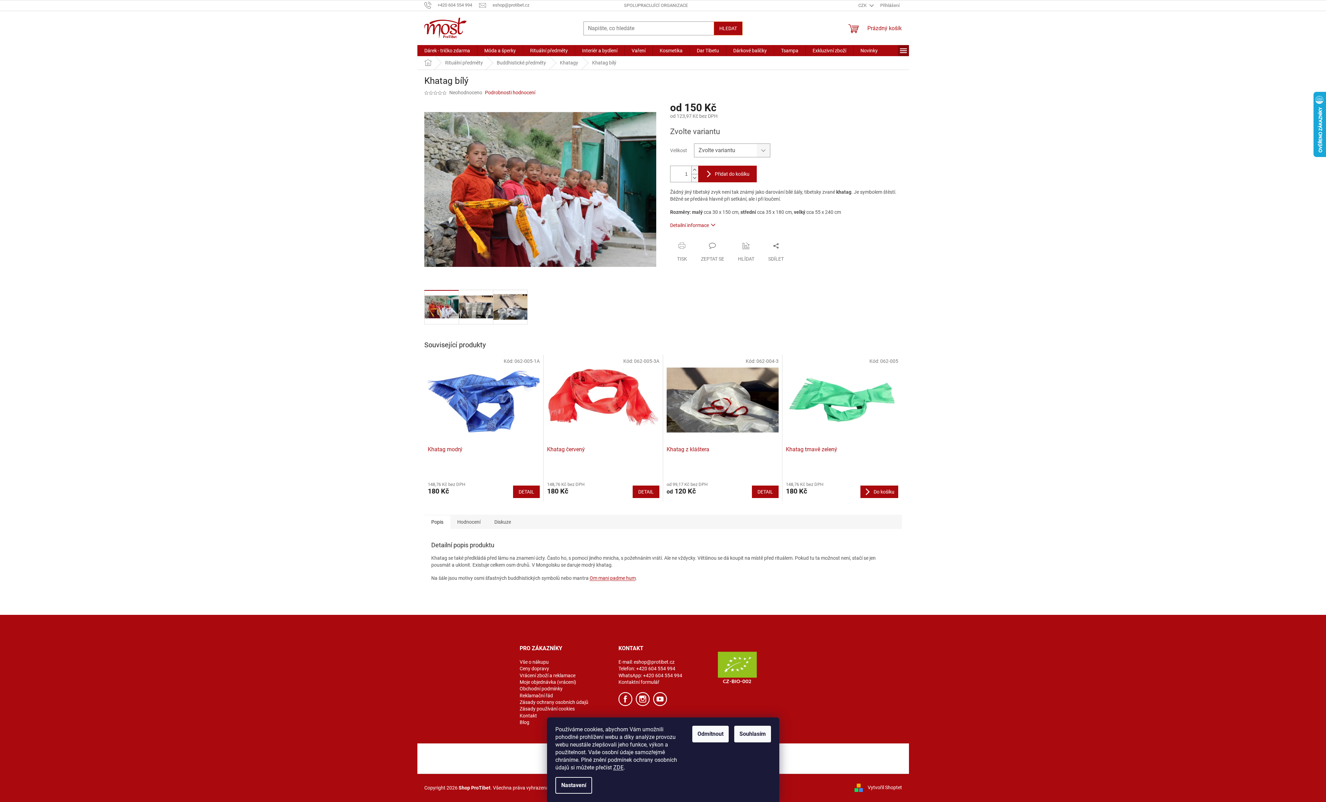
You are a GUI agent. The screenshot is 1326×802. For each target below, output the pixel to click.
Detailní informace (689, 225)
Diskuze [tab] (502, 522)
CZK (863, 5)
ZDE (618, 767)
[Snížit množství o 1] (694, 178)
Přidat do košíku (732, 174)
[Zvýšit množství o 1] (694, 170)
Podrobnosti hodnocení (510, 92)
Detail (526, 492)
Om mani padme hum (613, 578)
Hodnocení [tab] (468, 522)
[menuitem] (447, 50)
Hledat (728, 28)
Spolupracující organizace (656, 5)
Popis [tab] (437, 522)
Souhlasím (752, 734)
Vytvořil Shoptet (885, 787)
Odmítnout (710, 734)
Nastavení (573, 785)
